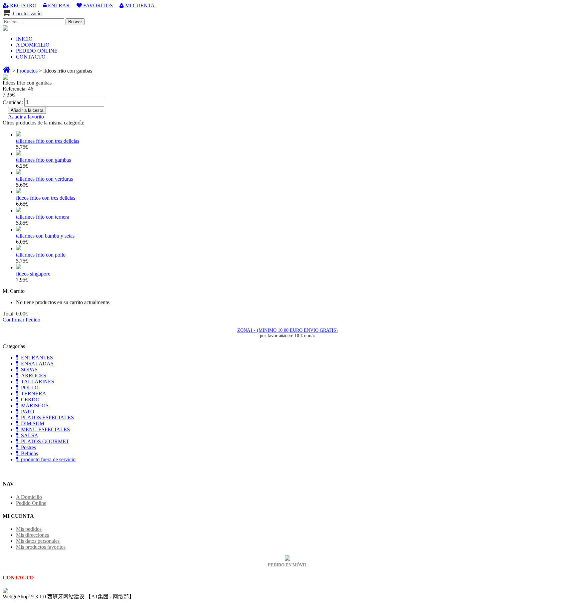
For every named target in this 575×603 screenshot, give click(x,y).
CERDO (29, 399)
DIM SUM (31, 423)
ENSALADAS (36, 363)
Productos (27, 71)
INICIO (24, 39)
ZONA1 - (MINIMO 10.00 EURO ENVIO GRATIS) (287, 330)
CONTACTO (31, 57)
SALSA (28, 435)
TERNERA (32, 393)
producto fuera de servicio (47, 459)
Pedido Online (31, 503)
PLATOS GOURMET (43, 441)
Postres (27, 447)
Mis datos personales (38, 541)
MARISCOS (33, 405)
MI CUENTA (139, 5)
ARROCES (32, 375)
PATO (26, 411)
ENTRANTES (35, 357)
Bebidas (28, 453)
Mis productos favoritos (41, 547)
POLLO (28, 387)
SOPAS (28, 369)
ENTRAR (58, 5)
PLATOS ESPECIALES (46, 417)
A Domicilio (29, 497)
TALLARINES (36, 381)
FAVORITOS (97, 5)
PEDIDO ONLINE (37, 51)
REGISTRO (23, 5)
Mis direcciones (32, 535)
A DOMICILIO (33, 45)
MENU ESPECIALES (44, 429)
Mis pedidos (29, 529)
